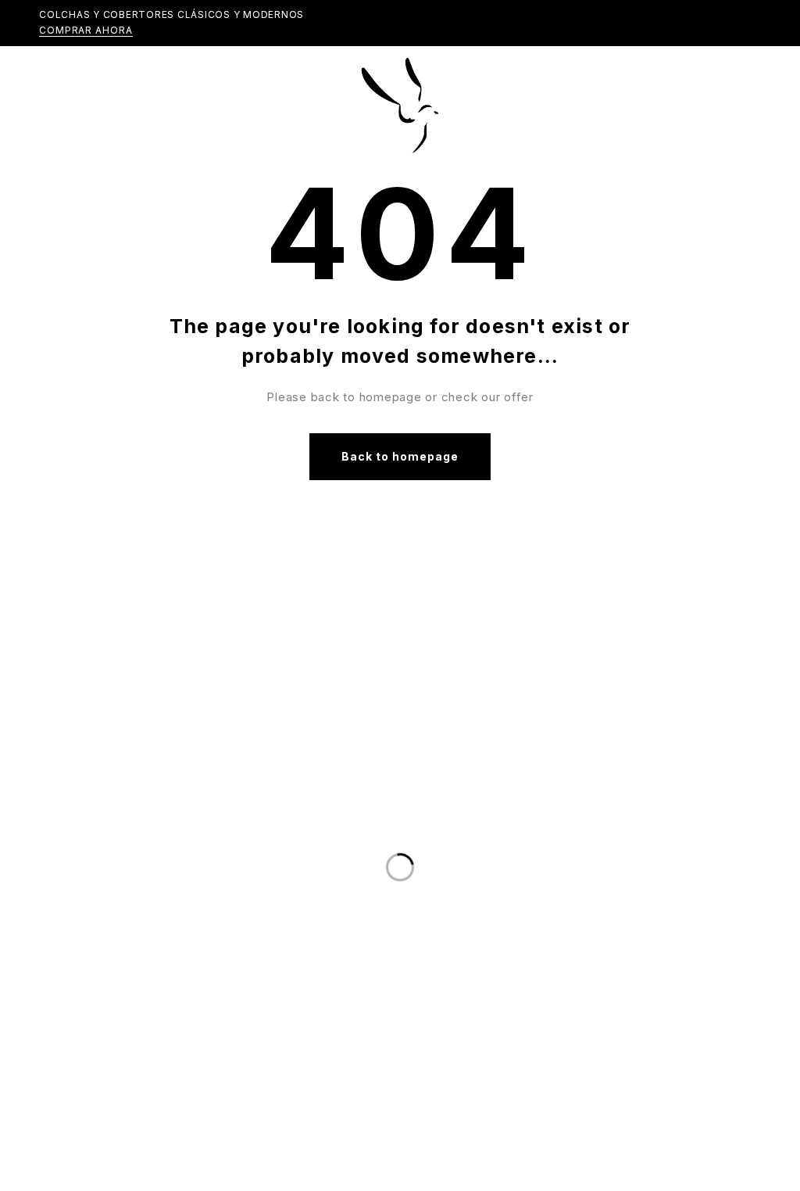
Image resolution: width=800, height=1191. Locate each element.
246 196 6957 (183, 1002)
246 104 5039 (183, 1033)
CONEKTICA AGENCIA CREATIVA (586, 1169)
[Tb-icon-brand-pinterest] (448, 812)
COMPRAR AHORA (86, 30)
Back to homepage (400, 456)
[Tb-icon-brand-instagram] (415, 812)
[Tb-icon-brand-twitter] (384, 812)
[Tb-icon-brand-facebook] (352, 812)
